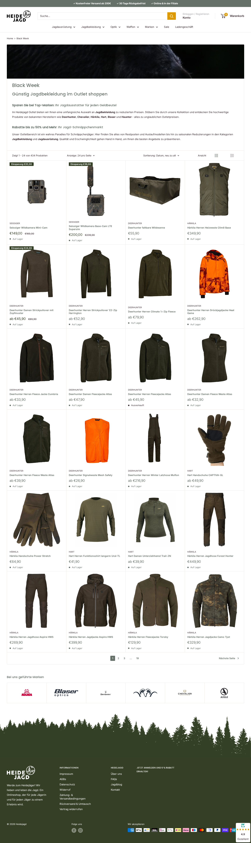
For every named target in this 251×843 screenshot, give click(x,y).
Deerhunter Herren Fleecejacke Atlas (149, 394)
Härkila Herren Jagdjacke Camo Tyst (208, 636)
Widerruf (65, 789)
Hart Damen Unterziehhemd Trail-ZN (149, 555)
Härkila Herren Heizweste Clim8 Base (209, 227)
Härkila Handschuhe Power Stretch (30, 555)
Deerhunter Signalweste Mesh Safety (90, 475)
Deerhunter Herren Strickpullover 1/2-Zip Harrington (93, 312)
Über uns (116, 773)
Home (10, 38)
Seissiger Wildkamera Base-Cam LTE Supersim (90, 228)
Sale (166, 26)
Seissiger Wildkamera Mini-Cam (28, 227)
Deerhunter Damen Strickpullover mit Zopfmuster (31, 312)
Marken (149, 26)
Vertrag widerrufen (71, 809)
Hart (190, 471)
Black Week (23, 38)
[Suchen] (171, 16)
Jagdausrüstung (62, 26)
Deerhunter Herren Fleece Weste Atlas (32, 475)
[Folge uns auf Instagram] (80, 830)
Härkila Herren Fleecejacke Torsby (148, 636)
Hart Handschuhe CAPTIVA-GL (205, 475)
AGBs (63, 779)
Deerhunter (135, 223)
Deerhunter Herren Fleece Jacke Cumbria (34, 394)
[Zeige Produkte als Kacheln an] (216, 155)
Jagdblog (116, 784)
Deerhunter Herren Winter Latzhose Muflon (153, 475)
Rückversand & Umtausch (75, 803)
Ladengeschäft (184, 26)
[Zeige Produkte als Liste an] (232, 155)
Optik (113, 26)
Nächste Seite (227, 658)
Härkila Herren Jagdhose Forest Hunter (210, 555)
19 (137, 658)
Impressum (66, 773)
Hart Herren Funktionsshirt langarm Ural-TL (94, 555)
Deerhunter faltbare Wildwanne (146, 227)
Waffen (131, 26)
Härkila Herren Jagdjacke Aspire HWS (91, 636)
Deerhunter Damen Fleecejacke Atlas (90, 394)
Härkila (191, 223)
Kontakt (115, 789)
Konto (187, 17)
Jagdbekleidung (91, 26)
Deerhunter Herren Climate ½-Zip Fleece (152, 311)
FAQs (114, 779)
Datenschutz (67, 784)
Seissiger (15, 223)
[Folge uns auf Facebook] (74, 830)
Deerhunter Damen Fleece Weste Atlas (209, 394)
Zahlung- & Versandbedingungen (73, 796)
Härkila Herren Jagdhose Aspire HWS (31, 636)
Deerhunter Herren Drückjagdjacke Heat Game (210, 312)
